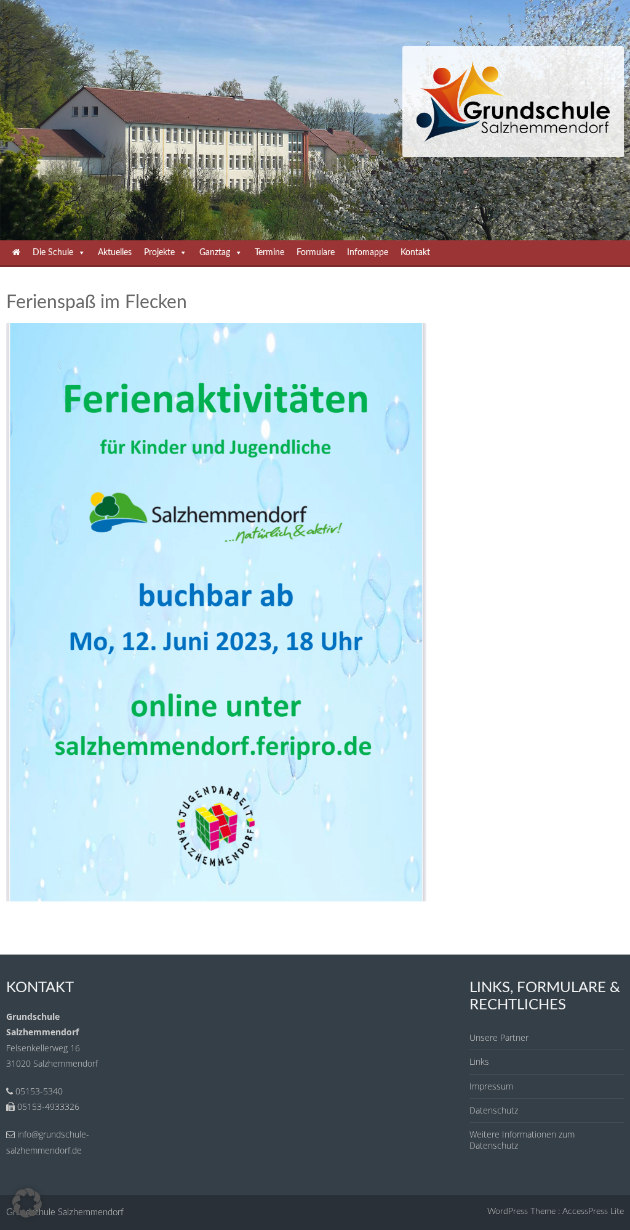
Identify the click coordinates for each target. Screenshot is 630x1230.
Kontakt (415, 252)
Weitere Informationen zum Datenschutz (522, 1139)
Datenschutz (493, 1110)
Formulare (316, 252)
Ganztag (214, 252)
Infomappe (367, 252)
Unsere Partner (498, 1037)
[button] (27, 1203)
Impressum (491, 1086)
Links (479, 1061)
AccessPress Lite (593, 1211)
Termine (269, 252)
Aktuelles (115, 252)
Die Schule (53, 252)
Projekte (159, 252)
